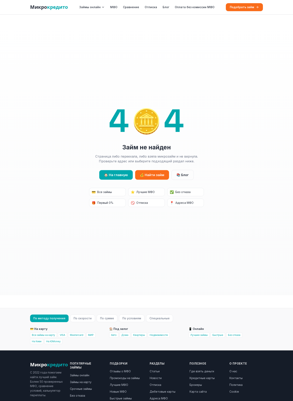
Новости (156, 378)
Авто (114, 334)
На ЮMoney (53, 341)
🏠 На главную (116, 175)
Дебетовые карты (162, 391)
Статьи (155, 371)
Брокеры (196, 384)
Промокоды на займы (125, 378)
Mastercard (76, 334)
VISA (62, 334)
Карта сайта (198, 391)
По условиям (131, 318)
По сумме (107, 318)
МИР (91, 334)
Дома (124, 334)
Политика (236, 384)
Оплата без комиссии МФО (194, 7)
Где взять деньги (202, 371)
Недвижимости (159, 334)
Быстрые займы (121, 398)
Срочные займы (81, 388)
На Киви (36, 341)
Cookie (234, 391)
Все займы (102, 192)
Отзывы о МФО (120, 371)
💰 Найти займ (152, 175)
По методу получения (49, 318)
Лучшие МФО (143, 192)
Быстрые (217, 334)
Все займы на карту (43, 334)
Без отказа (180, 192)
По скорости (83, 318)
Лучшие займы (199, 334)
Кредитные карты (202, 378)
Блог (166, 7)
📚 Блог (182, 175)
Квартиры (139, 334)
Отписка (151, 7)
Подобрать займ (242, 7)
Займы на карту (80, 382)
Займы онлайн (90, 7)
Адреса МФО (182, 203)
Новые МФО (118, 391)
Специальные (159, 318)
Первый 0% (102, 203)
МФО (113, 7)
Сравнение (131, 7)
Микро (49, 7)
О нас (233, 371)
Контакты (236, 378)
